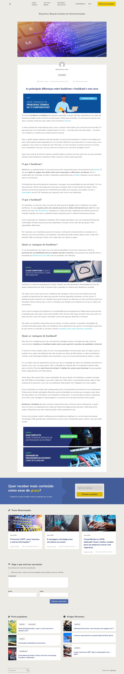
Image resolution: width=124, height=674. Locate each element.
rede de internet (41, 210)
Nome (10, 591)
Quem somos (34, 4)
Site (89, 4)
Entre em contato (106, 4)
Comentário (12, 576)
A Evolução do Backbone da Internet (32, 643)
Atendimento (80, 4)
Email (41, 591)
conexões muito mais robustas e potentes (75, 328)
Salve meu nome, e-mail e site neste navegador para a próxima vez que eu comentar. (37, 572)
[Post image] (25, 523)
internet (67, 121)
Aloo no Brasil (47, 4)
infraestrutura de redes (41, 255)
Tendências (23, 651)
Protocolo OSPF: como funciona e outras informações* (24, 540)
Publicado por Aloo (62, 69)
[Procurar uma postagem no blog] (27, 670)
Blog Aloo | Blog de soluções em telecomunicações (62, 14)
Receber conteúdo (89, 494)
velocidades (26, 192)
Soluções (62, 75)
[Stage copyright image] (113, 670)
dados (77, 175)
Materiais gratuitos (61, 4)
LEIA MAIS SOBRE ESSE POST (30, 546)
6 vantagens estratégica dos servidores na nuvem (60, 540)
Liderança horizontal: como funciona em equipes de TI (94, 628)
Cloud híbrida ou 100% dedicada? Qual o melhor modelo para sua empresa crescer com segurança (99, 543)
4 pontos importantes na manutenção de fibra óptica (93, 635)
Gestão (22, 624)
